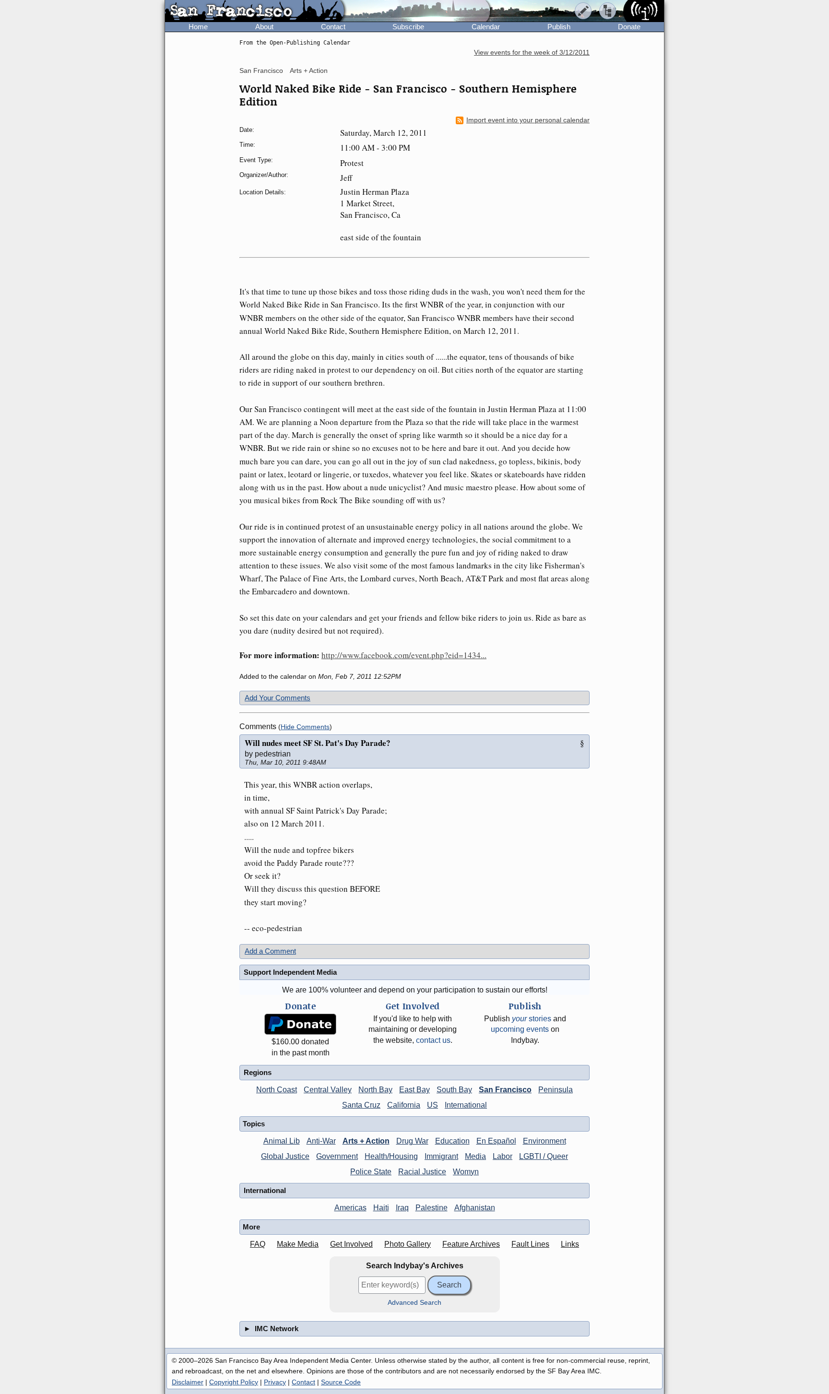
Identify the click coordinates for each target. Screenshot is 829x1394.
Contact (333, 27)
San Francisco (261, 70)
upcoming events (520, 1029)
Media (475, 1156)
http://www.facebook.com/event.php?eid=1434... (403, 655)
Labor (502, 1156)
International (466, 1105)
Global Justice (285, 1156)
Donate (629, 27)
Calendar (486, 27)
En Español (496, 1141)
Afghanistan (474, 1208)
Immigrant (441, 1156)
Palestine (431, 1208)
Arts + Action (309, 70)
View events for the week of (532, 52)
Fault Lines (530, 1244)
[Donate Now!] (300, 1024)
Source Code (341, 1382)
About (264, 27)
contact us (433, 1040)
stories (531, 1019)
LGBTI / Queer (543, 1156)
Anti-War (321, 1141)
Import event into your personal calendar (528, 120)
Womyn (466, 1172)
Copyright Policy (233, 1382)
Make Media (298, 1244)
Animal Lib (281, 1141)
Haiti (381, 1208)
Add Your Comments (277, 698)
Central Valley (328, 1090)
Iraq (402, 1208)
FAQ (257, 1244)
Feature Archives (471, 1244)
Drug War (412, 1141)
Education (452, 1141)
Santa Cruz (361, 1105)
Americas (350, 1208)
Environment (544, 1141)
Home (198, 27)
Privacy (275, 1382)
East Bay (414, 1090)
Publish (558, 27)
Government (337, 1156)
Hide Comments (305, 727)
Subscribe (408, 27)
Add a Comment (270, 951)
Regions (258, 1072)
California (403, 1105)
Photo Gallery (407, 1244)
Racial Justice (422, 1172)
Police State (370, 1172)
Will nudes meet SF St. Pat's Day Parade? (318, 743)
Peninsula (555, 1090)
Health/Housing (391, 1156)
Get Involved (351, 1244)
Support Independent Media (290, 972)
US (432, 1105)
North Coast (276, 1090)
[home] (254, 11)
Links (570, 1244)
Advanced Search (414, 1302)
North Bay (375, 1090)
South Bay (454, 1090)
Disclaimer (187, 1382)
